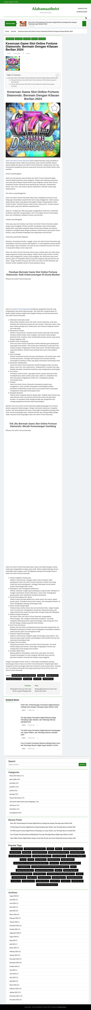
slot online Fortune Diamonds (20, 309)
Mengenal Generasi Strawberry (44, 870)
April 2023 (12, 981)
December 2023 (14, 959)
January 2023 (14, 992)
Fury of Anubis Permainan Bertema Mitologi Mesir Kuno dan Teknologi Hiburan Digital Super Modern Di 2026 (41, 834)
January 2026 (14, 922)
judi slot (34, 38)
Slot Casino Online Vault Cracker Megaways (22, 801)
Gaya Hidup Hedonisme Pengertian (58, 852)
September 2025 (14, 933)
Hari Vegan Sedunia (67, 859)
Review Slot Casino (15, 798)
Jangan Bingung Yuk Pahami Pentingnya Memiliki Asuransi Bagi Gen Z (50, 866)
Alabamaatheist (45, 8)
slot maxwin (27, 679)
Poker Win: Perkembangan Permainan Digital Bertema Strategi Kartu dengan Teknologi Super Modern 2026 (52, 23)
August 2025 (13, 936)
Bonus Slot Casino (15, 775)
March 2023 (13, 985)
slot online (37, 679)
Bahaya (50, 848)
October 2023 (14, 966)
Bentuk (58, 848)
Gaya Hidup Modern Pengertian (41, 856)
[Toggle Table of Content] (56, 75)
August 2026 (13, 896)
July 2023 (12, 970)
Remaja (79, 874)
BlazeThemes (62, 1007)
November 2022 (14, 999)
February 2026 (14, 918)
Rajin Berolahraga (39, 874)
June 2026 (13, 903)
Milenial (58, 870)
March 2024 (13, 948)
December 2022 (14, 996)
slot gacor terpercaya (59, 877)
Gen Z (30, 859)
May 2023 (12, 977)
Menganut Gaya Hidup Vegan (25, 870)
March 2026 (13, 914)
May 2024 (12, 940)
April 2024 (12, 944)
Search (82, 764)
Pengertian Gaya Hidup (70, 870)
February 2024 (14, 951)
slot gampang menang (14, 679)
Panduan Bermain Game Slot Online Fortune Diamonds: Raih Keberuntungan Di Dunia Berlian (33, 81)
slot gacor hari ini (52, 675)
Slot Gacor (13, 805)
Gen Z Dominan (41, 859)
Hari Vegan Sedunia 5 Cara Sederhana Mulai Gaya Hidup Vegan (31, 863)
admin (9, 53)
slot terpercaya (48, 679)
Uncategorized (14, 812)
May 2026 (12, 907)
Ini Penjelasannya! (24, 866)
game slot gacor (15, 852)
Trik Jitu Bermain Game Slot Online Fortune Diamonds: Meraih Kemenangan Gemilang (32, 85)
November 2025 (14, 925)
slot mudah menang (42, 881)
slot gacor (41, 675)
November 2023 (14, 962)
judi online (18, 38)
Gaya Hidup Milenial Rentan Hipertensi (20, 856)
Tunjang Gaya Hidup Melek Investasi (47, 884)
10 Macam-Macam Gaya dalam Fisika (35, 848)
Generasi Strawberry (59, 856)
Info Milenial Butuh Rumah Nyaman (70, 863)
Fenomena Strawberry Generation (73, 848)
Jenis (73, 866)
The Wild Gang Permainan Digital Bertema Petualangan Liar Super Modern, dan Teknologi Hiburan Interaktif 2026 (40, 733)
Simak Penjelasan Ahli (19, 877)
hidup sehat (54, 863)
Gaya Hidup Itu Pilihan (77, 852)
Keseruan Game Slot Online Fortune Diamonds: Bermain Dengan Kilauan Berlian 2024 (33, 78)
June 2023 (13, 973)
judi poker (27, 38)
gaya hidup (26, 852)
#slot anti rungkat (17, 848)
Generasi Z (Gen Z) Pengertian (76, 856)
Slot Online (13, 809)
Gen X (23, 859)
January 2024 (14, 955)
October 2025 (14, 929)
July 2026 (12, 899)
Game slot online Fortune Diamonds (18, 161)
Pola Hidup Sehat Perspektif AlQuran (21, 874)
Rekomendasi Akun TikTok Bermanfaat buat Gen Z (61, 874)
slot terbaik (65, 881)
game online (10, 38)
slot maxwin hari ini (28, 881)
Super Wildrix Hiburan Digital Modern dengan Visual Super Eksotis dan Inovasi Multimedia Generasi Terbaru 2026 (43, 838)
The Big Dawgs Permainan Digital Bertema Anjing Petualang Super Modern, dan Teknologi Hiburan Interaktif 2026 (38, 720)
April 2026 (12, 910)
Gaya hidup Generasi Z (39, 852)
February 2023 (14, 988)
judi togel (42, 38)
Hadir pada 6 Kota (53, 859)
